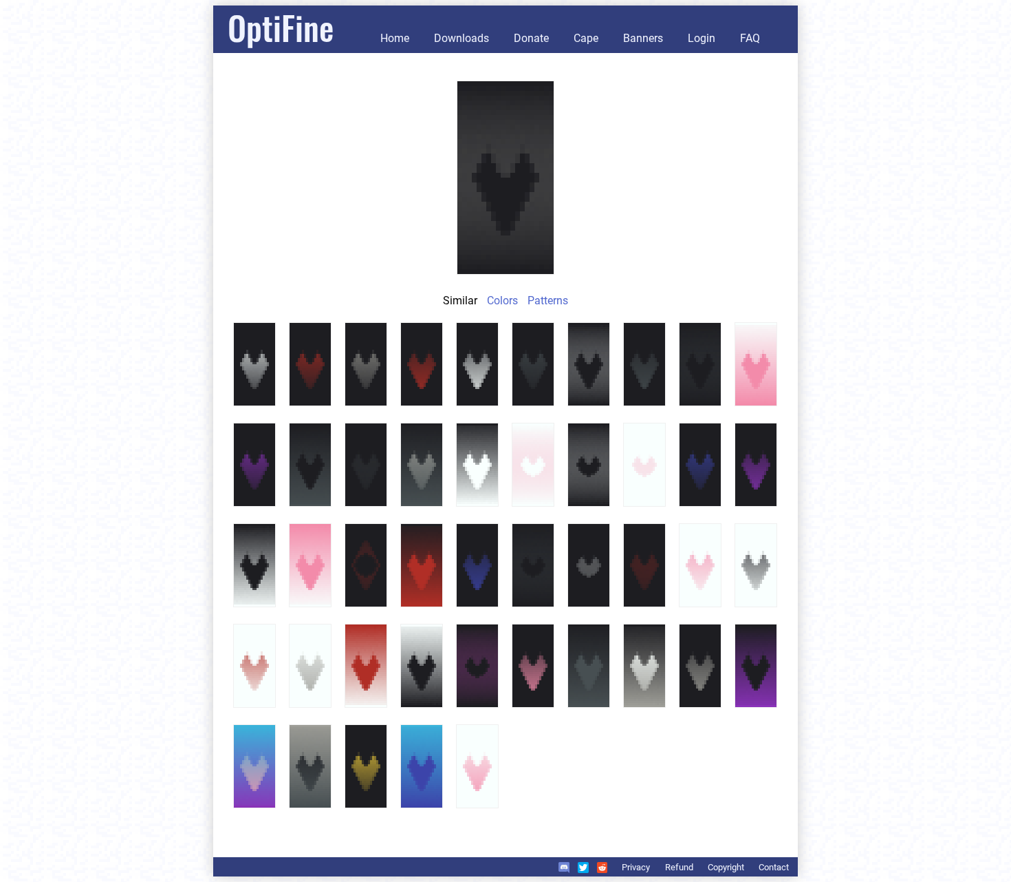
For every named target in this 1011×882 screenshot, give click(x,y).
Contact (774, 867)
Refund (679, 867)
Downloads (461, 38)
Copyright (726, 867)
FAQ (750, 38)
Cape (586, 38)
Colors (502, 300)
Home (394, 38)
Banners (643, 38)
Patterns (548, 300)
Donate (531, 38)
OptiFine (281, 27)
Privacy (636, 867)
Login (701, 38)
